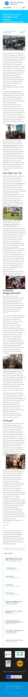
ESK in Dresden (9, 584)
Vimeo (20, 671)
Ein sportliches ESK (10, 576)
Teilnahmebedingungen (14, 694)
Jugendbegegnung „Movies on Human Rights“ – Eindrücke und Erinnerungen (14, 559)
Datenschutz (17, 692)
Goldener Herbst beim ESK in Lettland (14, 640)
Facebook (11, 671)
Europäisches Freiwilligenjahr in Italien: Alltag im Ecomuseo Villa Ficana (14, 602)
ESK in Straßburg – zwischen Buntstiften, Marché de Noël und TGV (15, 631)
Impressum (10, 692)
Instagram (5, 671)
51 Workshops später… (11, 568)
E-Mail (21, 688)
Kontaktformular (11, 688)
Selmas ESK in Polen (10, 593)
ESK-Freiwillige (10, 561)
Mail (24, 671)
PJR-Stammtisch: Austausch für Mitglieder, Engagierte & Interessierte (14, 621)
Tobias (8, 604)
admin (8, 613)
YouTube (16, 671)
